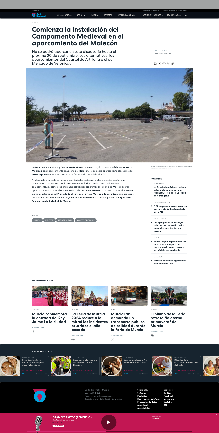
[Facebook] (164, 63)
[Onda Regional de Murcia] (38, 15)
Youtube (168, 402)
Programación (174, 15)
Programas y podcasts (151, 15)
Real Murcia (173, 10)
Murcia (35, 23)
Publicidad (142, 396)
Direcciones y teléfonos (148, 399)
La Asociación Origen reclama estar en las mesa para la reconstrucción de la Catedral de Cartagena (170, 191)
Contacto (168, 390)
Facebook (168, 396)
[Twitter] (159, 63)
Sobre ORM (143, 390)
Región (80, 15)
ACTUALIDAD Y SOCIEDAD (32, 370)
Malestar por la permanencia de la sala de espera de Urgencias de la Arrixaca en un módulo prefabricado (170, 245)
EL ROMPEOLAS (28, 358)
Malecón (49, 220)
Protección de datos (147, 402)
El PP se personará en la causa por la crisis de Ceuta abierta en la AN (170, 209)
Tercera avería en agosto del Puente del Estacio (170, 262)
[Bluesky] (168, 63)
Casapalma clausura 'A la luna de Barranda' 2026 (136, 361)
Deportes (108, 15)
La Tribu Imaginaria (126, 15)
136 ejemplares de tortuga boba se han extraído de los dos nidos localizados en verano (169, 226)
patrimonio (159, 183)
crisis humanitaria (162, 202)
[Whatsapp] (155, 63)
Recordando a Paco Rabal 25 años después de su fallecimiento (33, 362)
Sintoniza (141, 393)
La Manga (158, 257)
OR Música (156, 419)
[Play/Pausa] (108, 422)
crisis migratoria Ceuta (151, 10)
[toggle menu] (85, 15)
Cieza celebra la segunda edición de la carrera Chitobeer (85, 362)
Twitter (167, 393)
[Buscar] (185, 15)
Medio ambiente (161, 219)
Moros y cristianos (85, 220)
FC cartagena (182, 10)
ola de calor (164, 10)
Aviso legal (142, 405)
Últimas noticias (64, 15)
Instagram (169, 399)
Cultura (35, 310)
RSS (165, 405)
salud (156, 238)
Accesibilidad (143, 408)
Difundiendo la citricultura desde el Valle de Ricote (186, 362)
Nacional (94, 15)
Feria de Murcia (65, 220)
